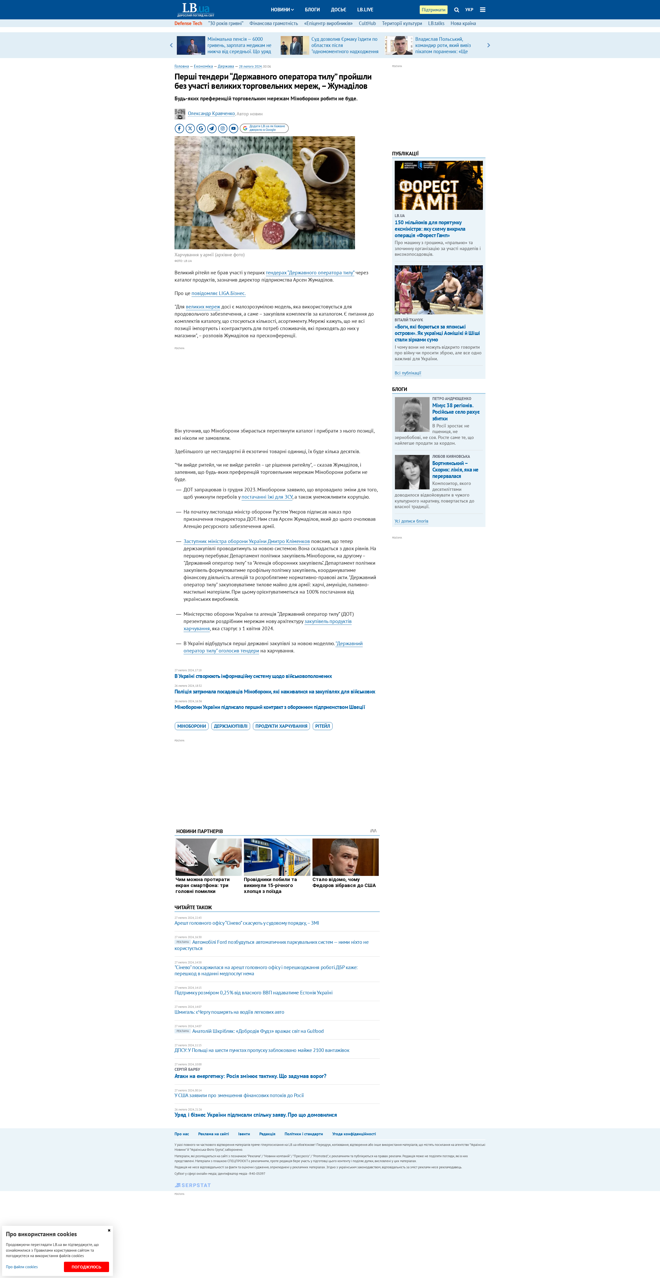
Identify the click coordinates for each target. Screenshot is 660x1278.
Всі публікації (408, 373)
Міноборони (191, 726)
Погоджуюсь (86, 1267)
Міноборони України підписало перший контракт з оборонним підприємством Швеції (270, 707)
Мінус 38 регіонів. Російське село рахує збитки (456, 412)
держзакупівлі (231, 726)
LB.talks (436, 23)
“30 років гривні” (225, 23)
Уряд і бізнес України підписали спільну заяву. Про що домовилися (256, 1114)
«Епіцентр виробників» (328, 23)
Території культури (402, 23)
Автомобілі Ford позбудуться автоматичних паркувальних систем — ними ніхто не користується (272, 945)
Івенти (244, 1133)
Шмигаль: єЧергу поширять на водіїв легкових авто (229, 1012)
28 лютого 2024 (250, 66)
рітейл (322, 726)
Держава (226, 66)
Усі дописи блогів (411, 521)
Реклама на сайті (213, 1133)
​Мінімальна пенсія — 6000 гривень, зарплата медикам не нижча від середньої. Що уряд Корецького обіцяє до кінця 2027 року (239, 51)
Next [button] (488, 45)
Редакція (267, 1133)
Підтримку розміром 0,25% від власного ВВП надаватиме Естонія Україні (254, 992)
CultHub (367, 23)
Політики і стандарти (304, 1133)
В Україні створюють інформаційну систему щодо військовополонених (253, 676)
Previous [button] (171, 45)
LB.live (365, 9)
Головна (182, 66)
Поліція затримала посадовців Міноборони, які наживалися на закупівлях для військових (275, 691)
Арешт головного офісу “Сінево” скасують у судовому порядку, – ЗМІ (247, 923)
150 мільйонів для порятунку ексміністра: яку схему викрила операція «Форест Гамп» (430, 229)
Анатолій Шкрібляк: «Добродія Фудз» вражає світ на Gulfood (250, 1031)
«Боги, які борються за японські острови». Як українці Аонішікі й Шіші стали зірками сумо (437, 333)
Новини (280, 9)
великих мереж (203, 306)
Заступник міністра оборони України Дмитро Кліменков (247, 541)
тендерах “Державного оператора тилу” (310, 272)
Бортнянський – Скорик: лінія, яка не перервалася (455, 470)
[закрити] (109, 1230)
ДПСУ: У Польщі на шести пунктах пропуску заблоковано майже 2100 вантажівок (262, 1050)
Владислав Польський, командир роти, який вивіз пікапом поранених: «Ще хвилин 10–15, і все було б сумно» (444, 51)
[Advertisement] (277, 387)
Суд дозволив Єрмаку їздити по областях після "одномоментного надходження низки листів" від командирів (344, 48)
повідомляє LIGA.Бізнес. (219, 293)
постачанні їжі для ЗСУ (267, 496)
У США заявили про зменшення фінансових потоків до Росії (239, 1095)
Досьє (338, 9)
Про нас (182, 1133)
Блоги (312, 9)
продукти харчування (281, 726)
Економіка (203, 66)
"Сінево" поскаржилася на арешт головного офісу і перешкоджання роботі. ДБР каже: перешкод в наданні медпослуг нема (266, 970)
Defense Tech (188, 23)
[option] (226, 45)
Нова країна (463, 23)
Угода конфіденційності (354, 1133)
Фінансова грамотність (274, 23)
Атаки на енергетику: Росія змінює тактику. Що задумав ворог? (250, 1076)
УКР (469, 9)
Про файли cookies (22, 1266)
